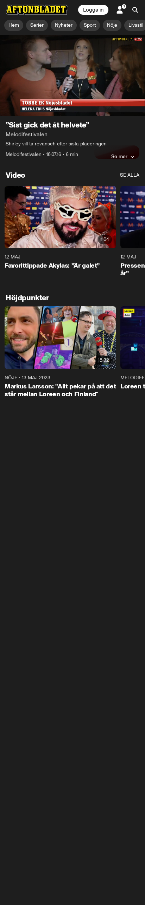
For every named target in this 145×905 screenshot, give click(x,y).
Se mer (119, 156)
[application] (72, 76)
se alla (129, 175)
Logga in (93, 10)
